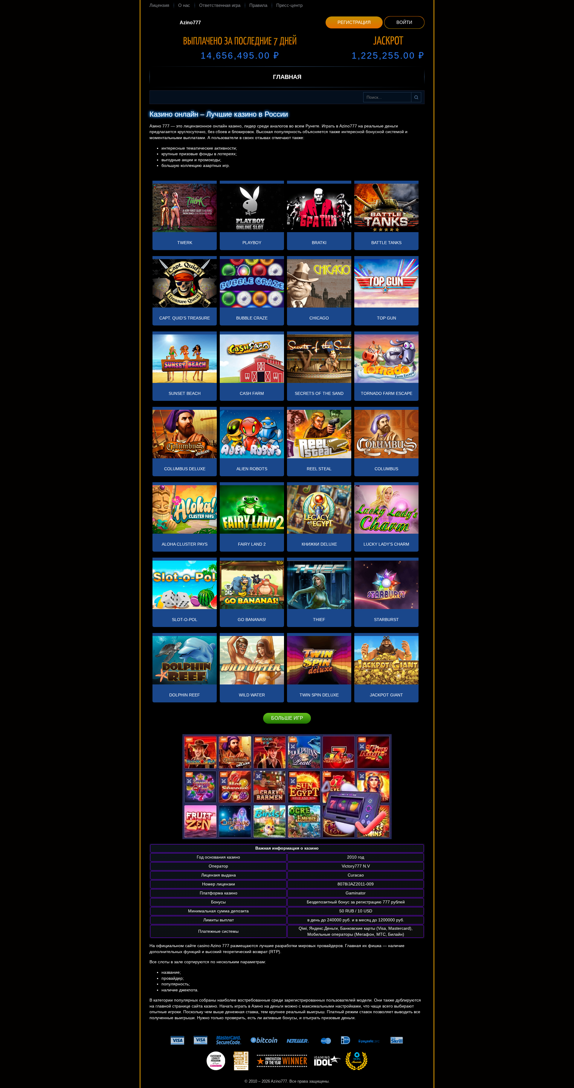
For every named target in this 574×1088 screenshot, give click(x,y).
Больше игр (287, 718)
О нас (184, 5)
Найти (416, 97)
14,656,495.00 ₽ (240, 55)
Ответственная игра (219, 5)
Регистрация (354, 22)
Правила (258, 5)
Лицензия (159, 5)
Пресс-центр (289, 5)
